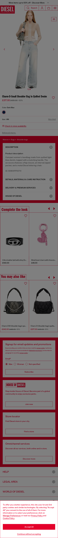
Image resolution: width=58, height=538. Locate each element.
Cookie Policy (8, 518)
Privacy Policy (37, 516)
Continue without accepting (29, 534)
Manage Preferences (12, 516)
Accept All (29, 527)
